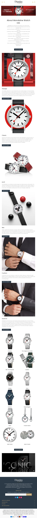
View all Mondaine (18, 49)
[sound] (34, 470)
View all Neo (5, 236)
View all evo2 (5, 190)
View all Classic (6, 145)
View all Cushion (6, 281)
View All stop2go (6, 98)
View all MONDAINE (18, 449)
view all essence (6, 329)
